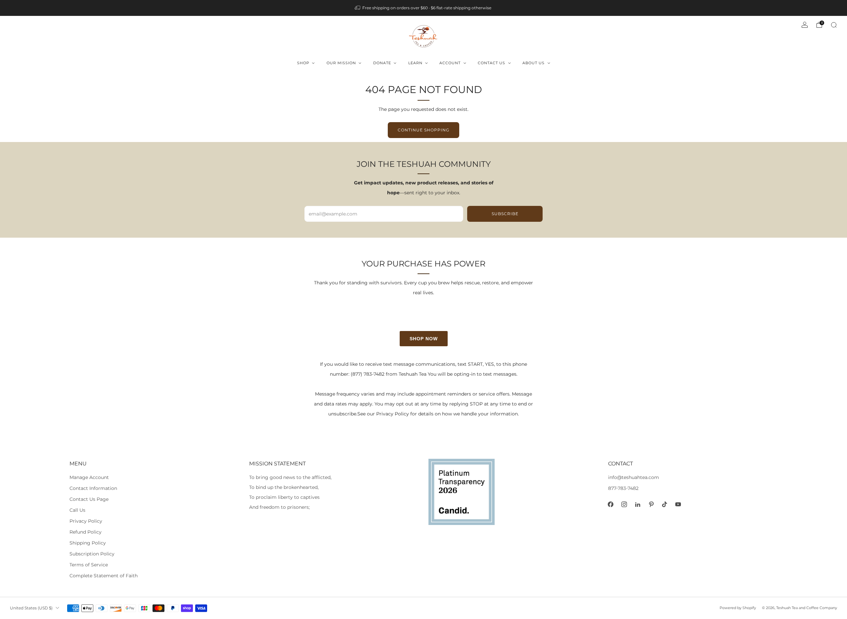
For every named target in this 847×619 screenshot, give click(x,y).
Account (450, 63)
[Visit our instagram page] (624, 504)
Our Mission (341, 63)
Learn (415, 63)
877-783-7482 (623, 488)
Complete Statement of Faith (103, 575)
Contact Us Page (89, 499)
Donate (382, 63)
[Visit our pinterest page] (651, 504)
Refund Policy (85, 532)
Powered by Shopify (738, 607)
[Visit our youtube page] (678, 504)
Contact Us (491, 63)
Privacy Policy (85, 521)
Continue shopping (423, 129)
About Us (533, 63)
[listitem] (423, 8)
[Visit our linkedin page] (638, 504)
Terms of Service (88, 564)
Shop (303, 63)
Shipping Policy (87, 543)
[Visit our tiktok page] (664, 504)
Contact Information (93, 488)
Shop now (424, 338)
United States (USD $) (31, 607)
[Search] (833, 25)
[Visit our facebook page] (610, 504)
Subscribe (505, 213)
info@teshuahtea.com (633, 477)
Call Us (77, 510)
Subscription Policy (91, 553)
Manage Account (89, 477)
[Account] (804, 25)
